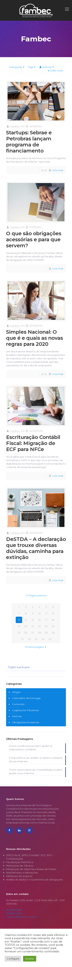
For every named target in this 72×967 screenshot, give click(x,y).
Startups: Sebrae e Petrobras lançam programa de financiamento (29, 142)
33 (36, 639)
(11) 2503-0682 (14, 913)
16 (39, 619)
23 (46, 626)
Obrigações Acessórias (25, 722)
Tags (30, 67)
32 (29, 639)
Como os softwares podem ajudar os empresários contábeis (30, 747)
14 (26, 619)
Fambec (15, 126)
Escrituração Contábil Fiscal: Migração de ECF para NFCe (33, 443)
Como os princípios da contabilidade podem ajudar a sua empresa (35, 771)
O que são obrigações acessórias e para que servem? (33, 239)
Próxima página (34, 646)
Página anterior (37, 595)
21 (33, 626)
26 (25, 632)
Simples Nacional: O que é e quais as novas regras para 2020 (34, 338)
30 (53, 632)
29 (46, 632)
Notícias (17, 716)
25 (19, 632)
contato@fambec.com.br (21, 916)
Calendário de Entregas (26, 698)
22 (39, 626)
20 (25, 626)
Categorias (15, 67)
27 (32, 632)
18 (53, 619)
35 (49, 639)
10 (39, 613)
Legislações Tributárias (25, 710)
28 (39, 632)
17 (46, 619)
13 (19, 619)
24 (53, 626)
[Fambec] (36, 10)
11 (46, 613)
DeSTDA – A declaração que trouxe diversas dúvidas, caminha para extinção (36, 548)
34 (42, 639)
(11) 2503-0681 (14, 909)
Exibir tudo (56, 70)
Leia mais (57, 170)
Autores (47, 67)
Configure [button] (13, 958)
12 (53, 613)
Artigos (16, 692)
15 (33, 619)
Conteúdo (18, 704)
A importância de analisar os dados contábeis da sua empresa (35, 759)
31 (22, 639)
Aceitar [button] (29, 958)
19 (19, 626)
